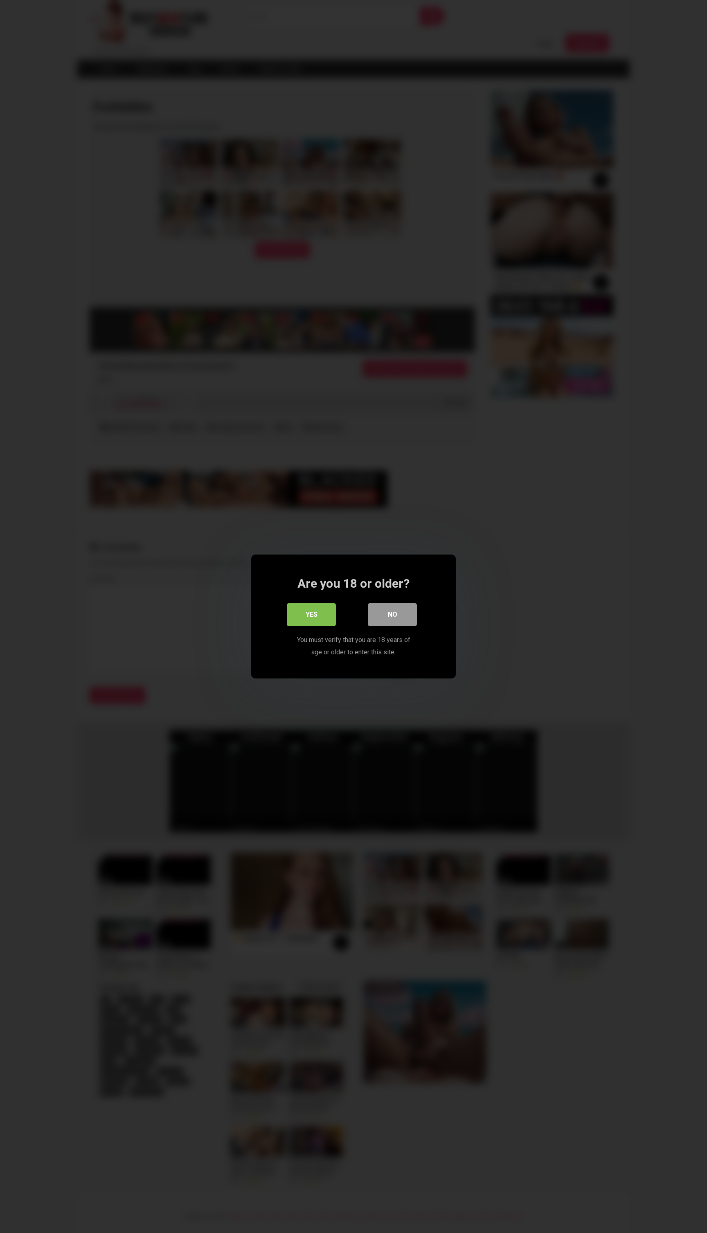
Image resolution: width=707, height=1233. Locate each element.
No (392, 614)
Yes (311, 614)
